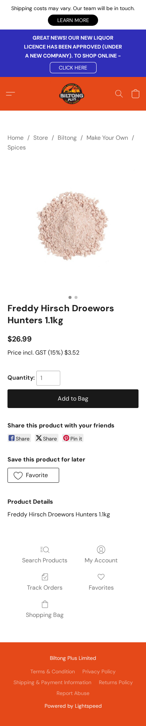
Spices (16, 147)
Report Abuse (73, 693)
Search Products (44, 560)
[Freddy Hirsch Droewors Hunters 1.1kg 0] (73, 225)
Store (40, 138)
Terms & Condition (52, 671)
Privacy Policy (99, 671)
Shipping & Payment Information (52, 682)
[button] (73, 20)
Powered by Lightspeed (73, 705)
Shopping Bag (45, 615)
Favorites (101, 587)
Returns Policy (116, 682)
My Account (101, 560)
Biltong (67, 138)
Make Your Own (107, 138)
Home (15, 138)
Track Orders (45, 587)
